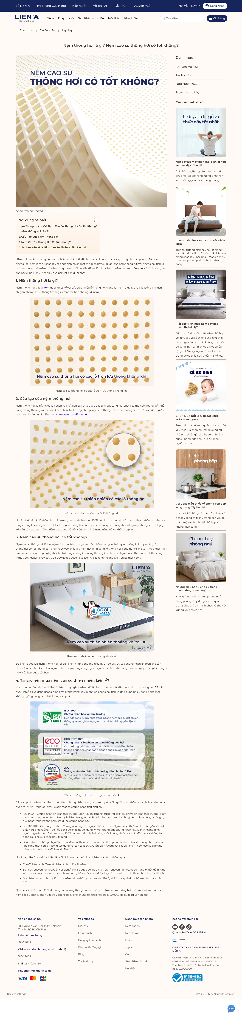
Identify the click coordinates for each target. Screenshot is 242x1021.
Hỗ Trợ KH (100, 5)
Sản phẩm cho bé (136, 961)
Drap (128, 940)
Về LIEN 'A (23, 5)
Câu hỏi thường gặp (90, 947)
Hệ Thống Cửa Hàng (51, 5)
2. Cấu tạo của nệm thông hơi (38, 236)
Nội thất (130, 968)
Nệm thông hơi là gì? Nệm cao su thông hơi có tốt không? (58, 226)
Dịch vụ (120, 5)
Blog (81, 954)
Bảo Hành (79, 5)
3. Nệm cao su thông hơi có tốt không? (45, 242)
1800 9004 (24, 956)
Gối (127, 954)
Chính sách (85, 933)
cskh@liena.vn (33, 963)
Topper (129, 947)
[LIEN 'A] (27, 18)
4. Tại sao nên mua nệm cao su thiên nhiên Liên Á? (52, 247)
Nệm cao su (132, 926)
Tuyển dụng (85, 961)
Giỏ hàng (219, 18)
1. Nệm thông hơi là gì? (34, 231)
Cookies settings (16, 993)
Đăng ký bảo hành (89, 940)
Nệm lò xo (131, 933)
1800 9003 (24, 942)
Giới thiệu (84, 926)
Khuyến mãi (141, 5)
